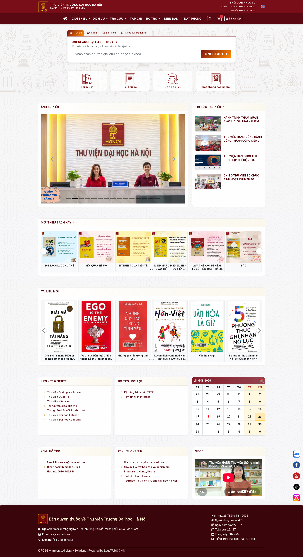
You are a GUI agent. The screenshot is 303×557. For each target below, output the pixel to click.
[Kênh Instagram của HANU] (296, 497)
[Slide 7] (113, 199)
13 (228, 409)
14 (239, 409)
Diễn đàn (171, 18)
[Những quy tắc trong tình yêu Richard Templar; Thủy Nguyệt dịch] (133, 326)
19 (218, 416)
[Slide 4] (94, 199)
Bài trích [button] (111, 32)
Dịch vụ (99, 18)
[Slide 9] (125, 199)
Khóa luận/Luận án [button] (136, 32)
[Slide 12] (144, 199)
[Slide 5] (100, 199)
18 (207, 416)
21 (239, 416)
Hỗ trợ (152, 18)
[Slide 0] (68, 199)
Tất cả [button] (78, 32)
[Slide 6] (106, 199)
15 (249, 409)
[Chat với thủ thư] (296, 454)
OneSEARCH (216, 54)
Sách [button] (94, 32)
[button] (89, 19)
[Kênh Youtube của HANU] (296, 475)
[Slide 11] (138, 199)
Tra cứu (116, 18)
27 (197, 394)
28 (207, 394)
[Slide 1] (75, 199)
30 (228, 394)
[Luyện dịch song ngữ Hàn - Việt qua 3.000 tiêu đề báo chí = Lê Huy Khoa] (169, 326)
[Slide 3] (87, 199)
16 (259, 409)
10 (197, 409)
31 (239, 394)
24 (197, 424)
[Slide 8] (119, 199)
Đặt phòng (193, 18)
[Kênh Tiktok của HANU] (296, 486)
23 (259, 416)
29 (218, 394)
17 (197, 416)
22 (249, 416)
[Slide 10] (131, 199)
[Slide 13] (150, 199)
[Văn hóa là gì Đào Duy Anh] (206, 326)
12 (218, 409)
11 (207, 409)
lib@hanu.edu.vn (60, 534)
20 (228, 416)
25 (207, 424)
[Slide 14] (157, 199)
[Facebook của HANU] (296, 464)
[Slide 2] (81, 199)
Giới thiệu (79, 18)
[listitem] (87, 81)
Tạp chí (136, 18)
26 (218, 424)
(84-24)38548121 (64, 539)
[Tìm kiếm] (210, 18)
